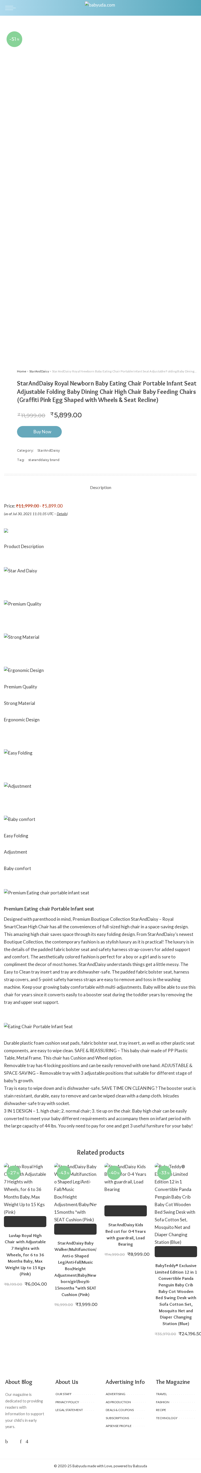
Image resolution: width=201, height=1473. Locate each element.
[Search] (192, 8)
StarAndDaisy (39, 371)
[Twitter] (14, 1441)
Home (21, 371)
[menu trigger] (11, 8)
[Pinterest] (21, 1441)
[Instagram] (27, 1441)
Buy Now (42, 431)
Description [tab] (100, 487)
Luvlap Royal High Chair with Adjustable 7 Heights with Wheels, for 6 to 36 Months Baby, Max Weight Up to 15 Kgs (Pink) (25, 1255)
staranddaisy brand (43, 460)
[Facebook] (6, 1441)
